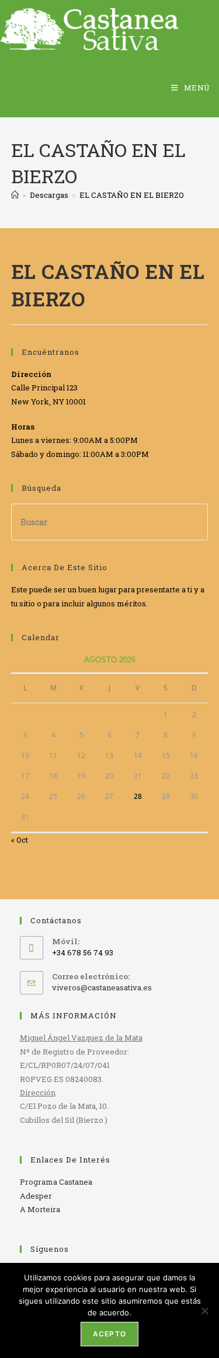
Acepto (109, 1333)
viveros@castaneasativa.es (102, 987)
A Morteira (40, 1209)
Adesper (36, 1196)
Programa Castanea (56, 1182)
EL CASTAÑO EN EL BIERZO (131, 195)
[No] (204, 1311)
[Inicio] (15, 195)
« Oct (19, 840)
